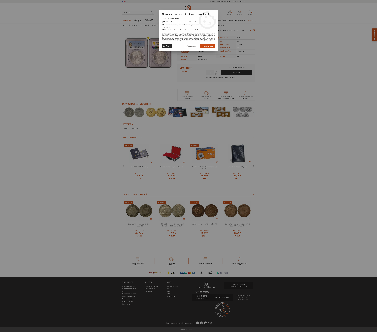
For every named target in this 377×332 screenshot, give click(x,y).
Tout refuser (192, 46)
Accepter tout (208, 46)
